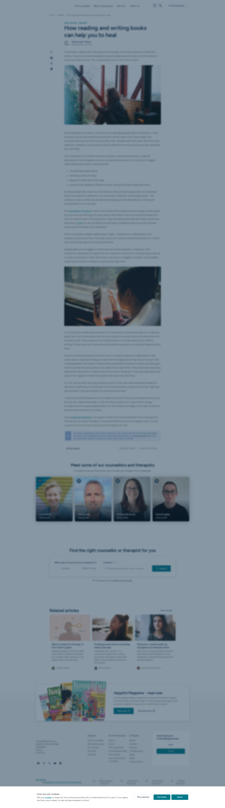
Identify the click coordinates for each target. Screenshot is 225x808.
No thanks (161, 797)
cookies (48, 797)
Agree (180, 797)
